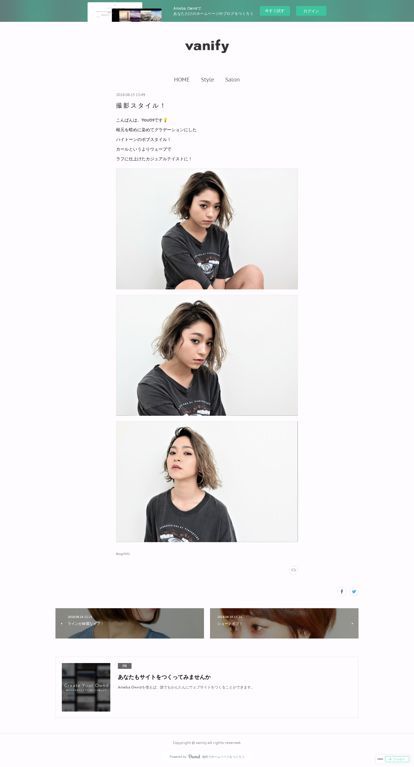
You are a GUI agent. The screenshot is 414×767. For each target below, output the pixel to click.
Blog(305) (123, 554)
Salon (232, 79)
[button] (182, 79)
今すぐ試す (275, 10)
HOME (182, 79)
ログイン (311, 11)
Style (207, 79)
